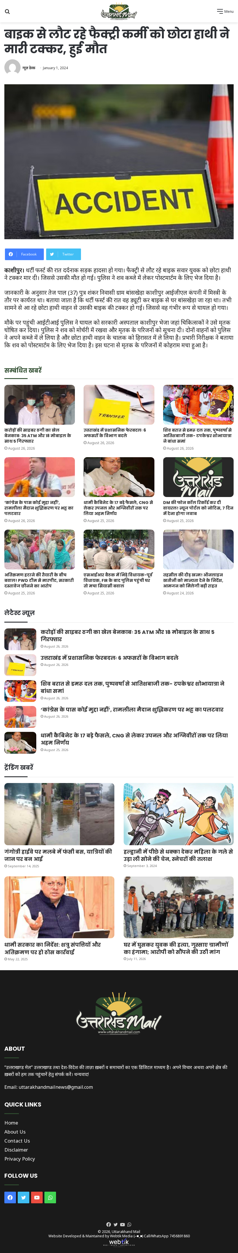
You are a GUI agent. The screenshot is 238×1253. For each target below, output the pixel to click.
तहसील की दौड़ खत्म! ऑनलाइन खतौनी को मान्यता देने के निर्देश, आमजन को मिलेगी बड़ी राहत (193, 580)
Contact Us (17, 1140)
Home (11, 1122)
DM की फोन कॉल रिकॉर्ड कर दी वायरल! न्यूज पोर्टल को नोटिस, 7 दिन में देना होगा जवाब (198, 508)
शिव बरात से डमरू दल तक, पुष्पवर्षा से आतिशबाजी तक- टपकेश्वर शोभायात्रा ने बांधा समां (197, 435)
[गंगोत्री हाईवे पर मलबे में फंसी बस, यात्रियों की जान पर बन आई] (59, 814)
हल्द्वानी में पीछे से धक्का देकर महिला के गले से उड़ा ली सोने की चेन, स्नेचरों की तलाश (178, 855)
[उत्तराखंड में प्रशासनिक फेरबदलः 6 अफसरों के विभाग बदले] (119, 405)
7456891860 (180, 1236)
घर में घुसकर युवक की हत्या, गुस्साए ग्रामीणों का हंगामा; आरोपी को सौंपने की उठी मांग (176, 948)
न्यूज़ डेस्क (28, 67)
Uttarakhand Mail (126, 1231)
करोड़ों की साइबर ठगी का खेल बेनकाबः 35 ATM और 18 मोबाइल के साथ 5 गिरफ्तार (37, 435)
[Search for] (7, 13)
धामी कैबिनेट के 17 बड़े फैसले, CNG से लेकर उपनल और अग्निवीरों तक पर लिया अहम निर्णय (118, 508)
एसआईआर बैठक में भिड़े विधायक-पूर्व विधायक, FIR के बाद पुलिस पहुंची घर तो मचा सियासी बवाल (118, 580)
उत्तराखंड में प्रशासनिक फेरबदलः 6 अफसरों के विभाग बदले (115, 433)
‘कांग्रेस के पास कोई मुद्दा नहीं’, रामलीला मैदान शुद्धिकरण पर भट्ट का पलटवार (38, 508)
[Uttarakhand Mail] (119, 11)
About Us (15, 1131)
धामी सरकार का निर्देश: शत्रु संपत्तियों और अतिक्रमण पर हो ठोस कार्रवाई (52, 948)
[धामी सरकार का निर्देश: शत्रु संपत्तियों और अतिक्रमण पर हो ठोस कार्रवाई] (59, 907)
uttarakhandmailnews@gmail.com (56, 1087)
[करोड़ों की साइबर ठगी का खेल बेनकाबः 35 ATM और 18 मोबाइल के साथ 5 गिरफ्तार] (39, 405)
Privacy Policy (19, 1158)
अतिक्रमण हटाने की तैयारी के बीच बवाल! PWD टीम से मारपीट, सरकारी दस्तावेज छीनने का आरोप (39, 580)
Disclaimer (16, 1149)
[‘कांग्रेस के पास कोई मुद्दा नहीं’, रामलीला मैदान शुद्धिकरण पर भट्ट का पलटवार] (39, 477)
